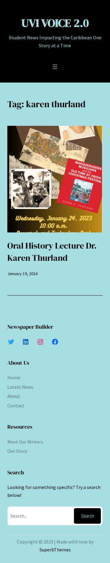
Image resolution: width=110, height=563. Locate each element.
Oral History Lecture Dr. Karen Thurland (52, 252)
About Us (18, 362)
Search (87, 516)
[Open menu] (55, 66)
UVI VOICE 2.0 (55, 22)
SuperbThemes (55, 550)
